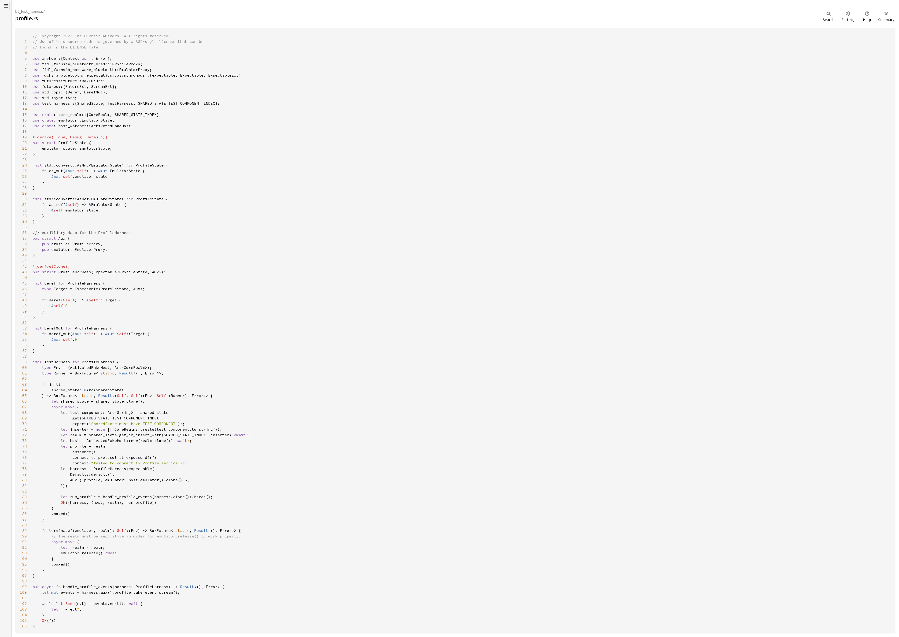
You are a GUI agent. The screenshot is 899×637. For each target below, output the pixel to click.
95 (24, 564)
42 (24, 266)
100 (23, 592)
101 (23, 598)
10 (24, 86)
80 (24, 480)
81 (24, 485)
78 (24, 468)
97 (24, 575)
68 (24, 412)
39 (24, 249)
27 (24, 182)
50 (24, 311)
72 (24, 435)
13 (24, 103)
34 (24, 221)
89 (24, 530)
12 (24, 97)
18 (24, 131)
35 (24, 227)
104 (23, 614)
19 (24, 137)
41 (24, 260)
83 (24, 496)
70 (24, 423)
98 (24, 581)
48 (24, 300)
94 (24, 558)
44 (24, 277)
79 (24, 474)
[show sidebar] (6, 6)
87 (24, 519)
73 (24, 440)
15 (24, 114)
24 (24, 165)
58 (24, 356)
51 (24, 317)
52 (24, 322)
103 (23, 609)
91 (24, 541)
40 (24, 255)
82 (24, 491)
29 (24, 193)
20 (24, 142)
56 (24, 345)
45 (24, 283)
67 (24, 406)
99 (24, 586)
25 (24, 170)
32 (24, 210)
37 (24, 238)
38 (24, 243)
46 (24, 288)
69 (24, 418)
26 (24, 176)
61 (24, 373)
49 (24, 305)
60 (24, 367)
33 (24, 215)
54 (24, 333)
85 (24, 508)
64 (24, 390)
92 (24, 547)
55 (24, 339)
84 (24, 502)
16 (24, 120)
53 (24, 328)
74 (24, 446)
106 (23, 626)
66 (24, 401)
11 (24, 92)
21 (24, 148)
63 (24, 384)
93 (24, 553)
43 (24, 272)
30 (24, 198)
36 (24, 232)
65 (24, 395)
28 (24, 187)
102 (23, 603)
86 (24, 513)
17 (24, 125)
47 (24, 294)
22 (24, 154)
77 (24, 463)
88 (24, 524)
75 (24, 451)
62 (24, 378)
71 (24, 429)
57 (24, 350)
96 (24, 569)
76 (24, 457)
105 (23, 620)
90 (24, 536)
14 (24, 109)
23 (24, 159)
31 (24, 204)
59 (24, 361)
